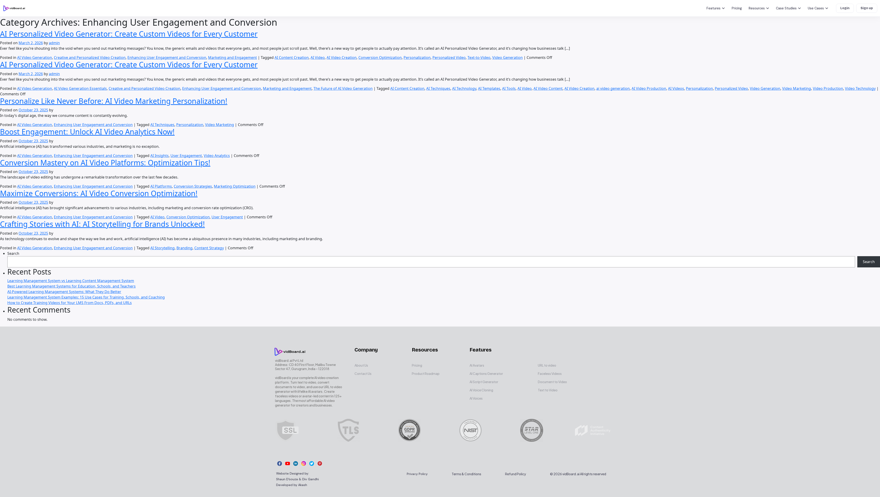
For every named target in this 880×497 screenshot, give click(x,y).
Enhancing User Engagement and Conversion (166, 57)
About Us (361, 365)
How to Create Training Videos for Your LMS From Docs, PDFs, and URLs (69, 302)
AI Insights (159, 155)
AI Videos (676, 88)
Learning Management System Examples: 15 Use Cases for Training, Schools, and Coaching (86, 297)
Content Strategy (209, 247)
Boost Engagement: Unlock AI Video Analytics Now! (87, 132)
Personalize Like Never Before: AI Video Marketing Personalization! (113, 101)
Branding (184, 247)
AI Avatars (477, 365)
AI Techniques (438, 88)
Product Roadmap (426, 373)
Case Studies (786, 8)
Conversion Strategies (193, 186)
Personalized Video (449, 57)
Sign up (867, 8)
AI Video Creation (342, 57)
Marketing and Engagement (232, 57)
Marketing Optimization (235, 186)
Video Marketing (796, 88)
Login (845, 8)
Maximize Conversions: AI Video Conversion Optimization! (99, 193)
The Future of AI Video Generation (343, 88)
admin (54, 42)
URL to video (547, 365)
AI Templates (489, 88)
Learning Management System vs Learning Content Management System (70, 280)
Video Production (828, 88)
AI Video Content (548, 88)
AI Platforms (161, 186)
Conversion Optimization (380, 57)
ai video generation (613, 88)
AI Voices (476, 398)
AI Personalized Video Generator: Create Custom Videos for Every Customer (129, 34)
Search (13, 253)
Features (713, 8)
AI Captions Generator (486, 373)
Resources (757, 8)
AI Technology (464, 88)
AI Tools (509, 88)
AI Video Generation (34, 57)
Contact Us (363, 373)
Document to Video (552, 382)
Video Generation (507, 57)
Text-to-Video (479, 57)
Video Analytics (217, 155)
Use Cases (816, 8)
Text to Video (548, 390)
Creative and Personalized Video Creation (90, 57)
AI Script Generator (484, 382)
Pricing (737, 8)
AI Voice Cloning (481, 390)
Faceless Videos (550, 373)
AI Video (318, 57)
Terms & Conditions (466, 474)
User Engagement (186, 155)
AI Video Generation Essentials (80, 88)
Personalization (417, 57)
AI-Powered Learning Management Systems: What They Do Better (64, 291)
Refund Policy (515, 474)
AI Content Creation (292, 57)
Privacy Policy (417, 474)
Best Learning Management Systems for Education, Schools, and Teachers (71, 286)
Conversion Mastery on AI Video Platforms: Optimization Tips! (105, 162)
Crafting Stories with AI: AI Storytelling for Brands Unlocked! (102, 224)
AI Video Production (649, 88)
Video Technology (860, 88)
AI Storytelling (162, 247)
